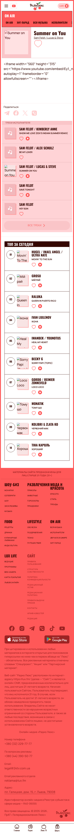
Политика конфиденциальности (37, 578)
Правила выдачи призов (35, 601)
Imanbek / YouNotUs (46, 338)
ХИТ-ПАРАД (23, 23)
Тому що (37, 408)
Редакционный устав (35, 586)
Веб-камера (10, 572)
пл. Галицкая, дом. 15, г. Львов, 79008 (29, 792)
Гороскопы (33, 500)
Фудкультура (10, 545)
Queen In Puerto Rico (44, 301)
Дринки (8, 532)
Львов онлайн (11, 582)
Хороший (37, 449)
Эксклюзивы (11, 506)
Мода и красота (57, 486)
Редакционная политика (34, 593)
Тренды (54, 504)
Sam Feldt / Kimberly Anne (38, 129)
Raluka (37, 296)
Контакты (32, 608)
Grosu (36, 276)
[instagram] (22, 628)
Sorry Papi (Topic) (42, 363)
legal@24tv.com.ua (17, 768)
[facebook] (16, 113)
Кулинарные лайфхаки (10, 539)
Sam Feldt (26, 185)
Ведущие (8, 561)
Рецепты (8, 527)
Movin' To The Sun (42, 259)
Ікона (35, 322)
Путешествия (34, 543)
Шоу (6, 500)
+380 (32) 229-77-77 (18, 744)
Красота (54, 494)
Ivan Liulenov (41, 317)
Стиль (53, 499)
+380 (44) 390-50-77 (18, 756)
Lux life (10, 556)
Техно (30, 537)
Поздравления (34, 532)
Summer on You (28, 171)
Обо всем (32, 527)
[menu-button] (6, 5)
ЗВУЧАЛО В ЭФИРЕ (58, 537)
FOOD (8, 521)
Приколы (31, 490)
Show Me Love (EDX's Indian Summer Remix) (43, 133)
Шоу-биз (11, 484)
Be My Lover (26, 152)
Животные (32, 495)
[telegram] (7, 113)
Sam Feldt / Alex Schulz (36, 148)
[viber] (34, 113)
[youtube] (62, 628)
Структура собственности (35, 570)
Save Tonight (26, 190)
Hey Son (23, 209)
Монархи (9, 490)
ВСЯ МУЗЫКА (40, 23)
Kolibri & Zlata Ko (45, 424)
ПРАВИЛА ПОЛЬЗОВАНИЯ (34, 562)
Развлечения (37, 484)
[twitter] (25, 113)
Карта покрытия (12, 577)
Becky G (37, 359)
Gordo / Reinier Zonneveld (43, 381)
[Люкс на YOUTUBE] (14, 6)
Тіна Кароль (41, 445)
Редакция (32, 618)
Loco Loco (38, 387)
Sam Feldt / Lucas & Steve (48, 38)
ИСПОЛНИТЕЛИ (60, 23)
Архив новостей (35, 613)
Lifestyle (34, 521)
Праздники (32, 506)
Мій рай (36, 280)
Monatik (37, 403)
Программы (10, 566)
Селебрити (9, 495)
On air (9, 23)
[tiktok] (52, 628)
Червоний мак (40, 429)
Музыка (8, 511)
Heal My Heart (40, 342)
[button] (38, 43)
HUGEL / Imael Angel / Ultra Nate (47, 254)
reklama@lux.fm (15, 780)
